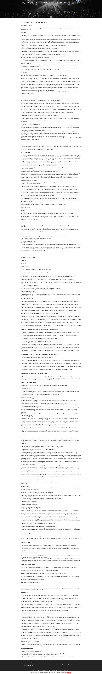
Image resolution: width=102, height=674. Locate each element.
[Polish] (77, 2)
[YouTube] (71, 664)
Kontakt (50, 670)
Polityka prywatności (66, 670)
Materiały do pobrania (55, 670)
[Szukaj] (81, 2)
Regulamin (61, 670)
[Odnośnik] (23, 2)
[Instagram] (68, 664)
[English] (79, 2)
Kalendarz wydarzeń (45, 670)
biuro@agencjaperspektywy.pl (31, 665)
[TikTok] (65, 664)
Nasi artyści (39, 670)
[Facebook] (62, 664)
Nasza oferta (34, 670)
